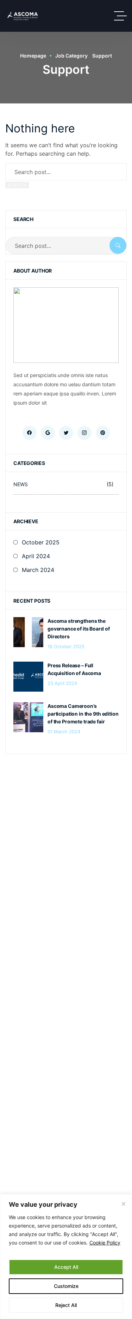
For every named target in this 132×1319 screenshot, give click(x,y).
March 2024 (38, 569)
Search (17, 185)
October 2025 (40, 542)
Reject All (66, 1305)
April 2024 (36, 556)
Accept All (66, 1267)
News (63, 484)
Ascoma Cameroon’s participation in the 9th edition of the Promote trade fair (83, 713)
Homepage (33, 56)
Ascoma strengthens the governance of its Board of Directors (78, 628)
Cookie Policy (104, 1243)
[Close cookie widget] (123, 1204)
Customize (66, 1286)
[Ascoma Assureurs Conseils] (22, 16)
